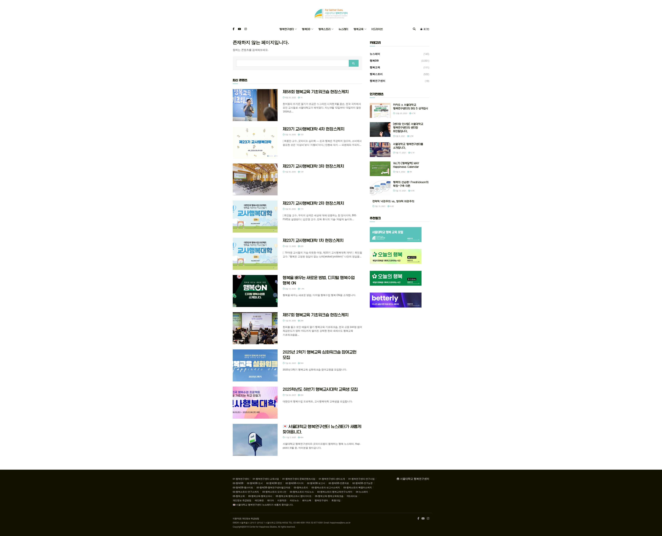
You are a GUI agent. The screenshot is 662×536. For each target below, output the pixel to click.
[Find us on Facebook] (233, 29)
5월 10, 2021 (400, 190)
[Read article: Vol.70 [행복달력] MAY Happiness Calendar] (380, 168)
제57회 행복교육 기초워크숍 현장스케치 (316, 315)
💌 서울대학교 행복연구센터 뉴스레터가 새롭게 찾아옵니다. (263, 504)
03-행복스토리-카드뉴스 (302, 491)
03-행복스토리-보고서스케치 (326, 487)
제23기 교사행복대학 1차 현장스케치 (313, 240)
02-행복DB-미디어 (294, 483)
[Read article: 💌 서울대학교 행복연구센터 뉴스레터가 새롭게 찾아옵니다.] (255, 440)
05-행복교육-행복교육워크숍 (329, 496)
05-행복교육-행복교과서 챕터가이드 (294, 496)
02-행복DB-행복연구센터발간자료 (273, 487)
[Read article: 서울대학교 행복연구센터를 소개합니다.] (380, 149)
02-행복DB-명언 (274, 483)
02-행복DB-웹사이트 (243, 487)
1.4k (302, 288)
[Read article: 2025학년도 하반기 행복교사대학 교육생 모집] (255, 403)
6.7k (413, 113)
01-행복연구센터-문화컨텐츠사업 (298, 478)
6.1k (412, 152)
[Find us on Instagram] (245, 29)
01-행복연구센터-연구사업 (361, 478)
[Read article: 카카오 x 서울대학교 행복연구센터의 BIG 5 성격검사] (380, 110)
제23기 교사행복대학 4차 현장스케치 (313, 129)
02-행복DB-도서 (255, 483)
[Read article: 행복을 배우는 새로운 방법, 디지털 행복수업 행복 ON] (255, 291)
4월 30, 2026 (290, 171)
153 (301, 134)
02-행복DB (238, 483)
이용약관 (281, 500)
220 (301, 246)
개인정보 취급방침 (242, 500)
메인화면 (259, 500)
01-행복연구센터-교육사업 (266, 478)
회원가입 (336, 500)
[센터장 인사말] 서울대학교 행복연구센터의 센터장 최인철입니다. (408, 127)
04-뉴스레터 (362, 491)
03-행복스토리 (301, 487)
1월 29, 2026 (290, 320)
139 (301, 171)
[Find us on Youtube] (239, 29)
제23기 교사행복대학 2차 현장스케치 (313, 203)
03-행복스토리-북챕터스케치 (357, 487)
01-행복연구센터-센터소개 (332, 478)
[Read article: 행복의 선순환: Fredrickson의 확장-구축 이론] (380, 187)
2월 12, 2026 (290, 288)
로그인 (426, 29)
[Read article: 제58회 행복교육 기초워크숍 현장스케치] (255, 105)
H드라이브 (377, 29)
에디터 (270, 500)
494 (301, 395)
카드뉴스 (294, 500)
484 (301, 437)
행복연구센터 (286, 29)
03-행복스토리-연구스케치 (246, 491)
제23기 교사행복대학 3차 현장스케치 (313, 166)
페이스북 (306, 500)
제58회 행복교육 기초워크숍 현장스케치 (316, 92)
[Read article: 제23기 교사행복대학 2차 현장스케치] (255, 217)
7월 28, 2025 (290, 363)
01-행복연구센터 (241, 478)
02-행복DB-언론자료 (339, 483)
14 (301, 97)
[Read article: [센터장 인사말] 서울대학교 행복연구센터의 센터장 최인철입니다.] (380, 129)
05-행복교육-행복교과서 (260, 496)
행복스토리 (324, 29)
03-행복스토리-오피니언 (274, 491)
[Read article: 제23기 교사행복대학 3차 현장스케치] (255, 180)
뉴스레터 (343, 29)
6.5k (411, 136)
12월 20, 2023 (401, 113)
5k (410, 171)
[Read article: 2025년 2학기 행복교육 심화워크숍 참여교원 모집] (255, 365)
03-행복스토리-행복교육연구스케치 (334, 491)
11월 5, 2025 (290, 437)
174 (301, 208)
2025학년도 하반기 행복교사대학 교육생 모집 (320, 389)
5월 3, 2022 (400, 171)
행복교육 (358, 29)
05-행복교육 (239, 496)
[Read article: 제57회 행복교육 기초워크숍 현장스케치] (255, 328)
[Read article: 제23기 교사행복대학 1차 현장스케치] (255, 254)
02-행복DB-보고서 (316, 483)
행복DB (306, 29)
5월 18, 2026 (290, 134)
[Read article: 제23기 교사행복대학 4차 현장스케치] (255, 142)
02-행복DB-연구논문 (362, 483)
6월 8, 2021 (400, 136)
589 (301, 363)
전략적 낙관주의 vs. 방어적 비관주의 (393, 201)
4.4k (412, 190)
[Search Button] (414, 29)
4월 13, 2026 (290, 246)
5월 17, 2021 (400, 152)
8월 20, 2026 (290, 97)
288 (301, 320)
